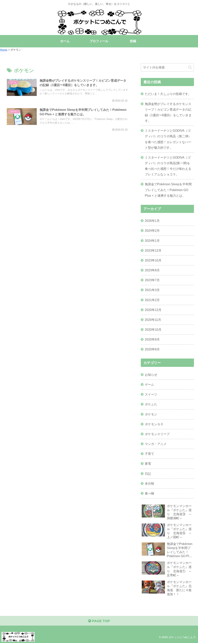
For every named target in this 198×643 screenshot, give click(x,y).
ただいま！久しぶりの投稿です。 (168, 94)
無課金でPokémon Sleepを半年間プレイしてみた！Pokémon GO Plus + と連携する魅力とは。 (168, 189)
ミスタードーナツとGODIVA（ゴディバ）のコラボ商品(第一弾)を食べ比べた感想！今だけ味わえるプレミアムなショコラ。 (168, 166)
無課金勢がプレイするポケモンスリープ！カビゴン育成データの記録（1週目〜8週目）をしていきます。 (168, 112)
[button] (190, 67)
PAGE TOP (100, 621)
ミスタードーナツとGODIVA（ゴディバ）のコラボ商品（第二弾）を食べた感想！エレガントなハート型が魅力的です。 (168, 139)
